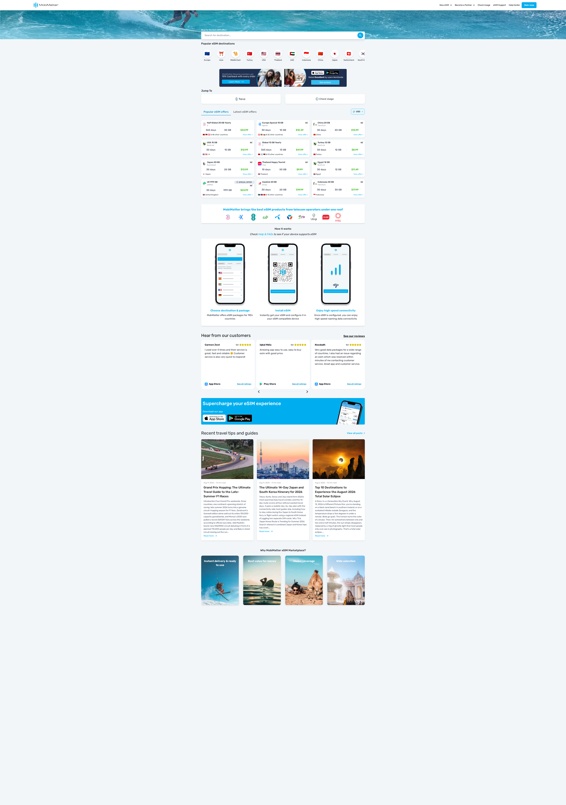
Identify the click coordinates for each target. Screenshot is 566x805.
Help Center (514, 5)
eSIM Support (499, 5)
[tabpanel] (283, 157)
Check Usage (484, 5)
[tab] (216, 112)
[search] (360, 35)
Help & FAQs (265, 234)
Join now (529, 5)
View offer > (248, 135)
